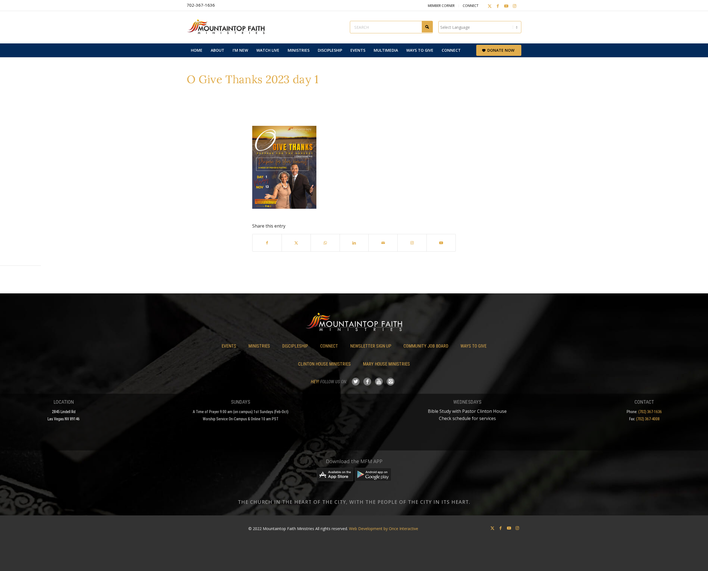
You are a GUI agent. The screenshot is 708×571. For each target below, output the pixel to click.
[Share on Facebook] (267, 242)
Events (229, 346)
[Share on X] (296, 242)
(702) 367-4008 (648, 419)
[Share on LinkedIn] (354, 242)
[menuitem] (197, 50)
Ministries (259, 346)
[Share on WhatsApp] (325, 242)
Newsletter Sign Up (370, 346)
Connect (470, 5)
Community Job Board (426, 346)
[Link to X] (489, 6)
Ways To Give (473, 346)
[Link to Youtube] (506, 6)
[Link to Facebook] (498, 6)
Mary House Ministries (386, 364)
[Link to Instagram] (514, 6)
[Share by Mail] (383, 242)
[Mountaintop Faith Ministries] (228, 27)
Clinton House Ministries (324, 364)
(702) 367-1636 (650, 412)
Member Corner (441, 5)
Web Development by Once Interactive (383, 528)
